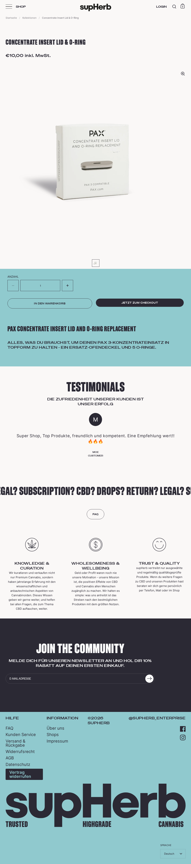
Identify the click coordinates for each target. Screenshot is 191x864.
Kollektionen (29, 17)
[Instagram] (183, 737)
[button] (67, 285)
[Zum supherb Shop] (96, 826)
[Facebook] (183, 729)
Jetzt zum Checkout (139, 302)
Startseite (11, 17)
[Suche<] (174, 7)
